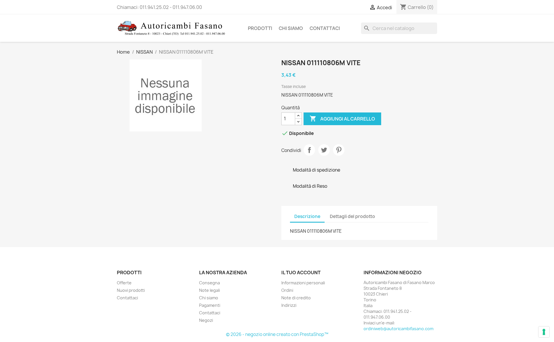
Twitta (324, 150)
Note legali (209, 290)
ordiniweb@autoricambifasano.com (398, 328)
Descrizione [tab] (307, 216)
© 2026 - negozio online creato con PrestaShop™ (277, 334)
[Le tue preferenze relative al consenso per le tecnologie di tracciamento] (543, 331)
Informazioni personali (303, 282)
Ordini (287, 290)
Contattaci (325, 28)
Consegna (209, 282)
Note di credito (296, 297)
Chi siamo (291, 28)
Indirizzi (288, 305)
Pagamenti (209, 305)
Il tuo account (301, 272)
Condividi (309, 150)
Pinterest (339, 150)
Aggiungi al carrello (342, 118)
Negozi (206, 320)
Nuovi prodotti (131, 290)
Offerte (124, 282)
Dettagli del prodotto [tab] (352, 216)
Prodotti (260, 28)
